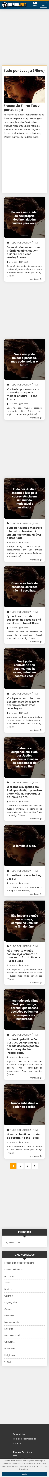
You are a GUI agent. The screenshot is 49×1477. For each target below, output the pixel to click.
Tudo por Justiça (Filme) (25, 242)
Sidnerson (13, 262)
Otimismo (9, 1341)
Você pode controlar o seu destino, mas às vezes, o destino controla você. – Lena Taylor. (24, 703)
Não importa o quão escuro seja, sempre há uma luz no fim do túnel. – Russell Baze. (24, 956)
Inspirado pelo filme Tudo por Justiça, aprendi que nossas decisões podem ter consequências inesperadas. (23, 1046)
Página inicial (19, 1434)
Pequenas (9, 1348)
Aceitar (24, 1474)
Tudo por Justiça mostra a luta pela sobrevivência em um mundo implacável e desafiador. (24, 533)
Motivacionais (11, 1322)
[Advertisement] (24, 38)
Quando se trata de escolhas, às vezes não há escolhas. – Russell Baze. (24, 620)
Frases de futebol (13, 1269)
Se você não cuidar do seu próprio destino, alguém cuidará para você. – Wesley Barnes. (24, 252)
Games (8, 1309)
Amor (7, 1282)
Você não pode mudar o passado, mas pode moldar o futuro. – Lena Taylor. (23, 394)
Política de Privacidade (24, 1438)
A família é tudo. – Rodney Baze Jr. (24, 877)
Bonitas (8, 1289)
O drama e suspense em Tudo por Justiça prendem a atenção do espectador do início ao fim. (24, 792)
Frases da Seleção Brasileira (19, 1262)
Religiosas (9, 1355)
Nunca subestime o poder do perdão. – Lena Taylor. (24, 1136)
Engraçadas (10, 1302)
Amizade (9, 1276)
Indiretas (9, 1315)
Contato (17, 1443)
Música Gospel (12, 1335)
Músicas (8, 1328)
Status (7, 1361)
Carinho (8, 1295)
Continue (35, 279)
